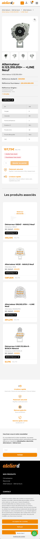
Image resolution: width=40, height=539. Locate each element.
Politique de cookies (19, 536)
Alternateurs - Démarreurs (11, 10)
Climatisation (8, 478)
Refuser (20, 527)
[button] (35, 19)
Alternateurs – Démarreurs (12, 484)
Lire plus (6, 94)
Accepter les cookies (20, 521)
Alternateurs (27, 10)
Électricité (6, 481)
